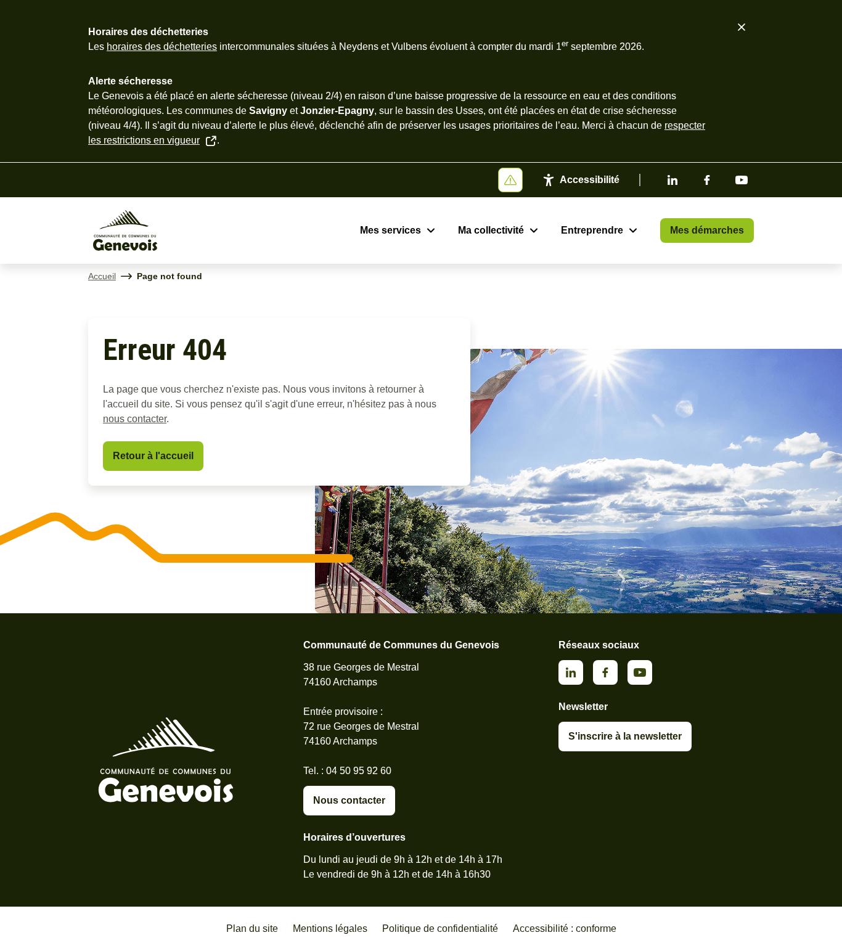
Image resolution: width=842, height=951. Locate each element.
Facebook (707, 180)
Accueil (102, 276)
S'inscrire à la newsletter (625, 736)
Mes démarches (707, 230)
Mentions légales (330, 928)
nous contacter (134, 419)
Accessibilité (589, 179)
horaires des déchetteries (162, 46)
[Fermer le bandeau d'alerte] (741, 27)
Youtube (741, 180)
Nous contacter (349, 800)
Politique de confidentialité (440, 928)
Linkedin (672, 180)
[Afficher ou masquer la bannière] (510, 180)
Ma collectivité (491, 230)
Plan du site (252, 928)
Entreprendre (592, 230)
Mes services (390, 230)
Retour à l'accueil (153, 456)
